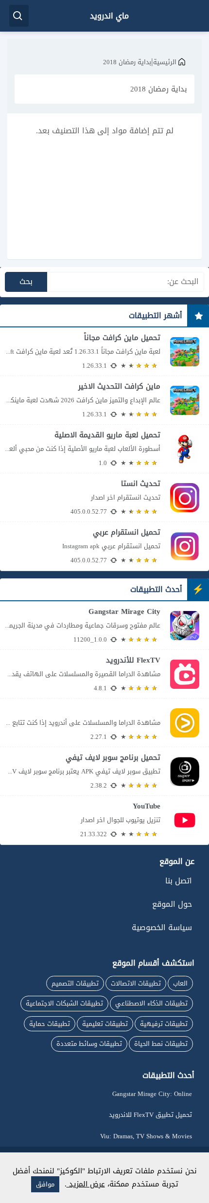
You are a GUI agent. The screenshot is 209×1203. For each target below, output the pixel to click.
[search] (19, 16)
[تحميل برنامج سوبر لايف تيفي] (104, 771)
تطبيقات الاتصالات (136, 983)
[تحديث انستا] (104, 497)
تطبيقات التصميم (75, 983)
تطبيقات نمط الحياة (161, 1044)
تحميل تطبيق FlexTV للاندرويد (150, 1115)
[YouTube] (104, 820)
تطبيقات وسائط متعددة (89, 1044)
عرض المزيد (86, 1184)
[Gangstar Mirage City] (104, 625)
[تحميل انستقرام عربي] (104, 546)
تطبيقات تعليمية (105, 1024)
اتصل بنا (178, 880)
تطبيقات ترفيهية (164, 1024)
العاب (180, 983)
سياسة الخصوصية (162, 927)
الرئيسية (164, 62)
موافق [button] (45, 1184)
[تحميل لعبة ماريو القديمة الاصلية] (104, 449)
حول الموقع (172, 904)
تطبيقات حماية (49, 1024)
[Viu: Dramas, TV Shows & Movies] (104, 723)
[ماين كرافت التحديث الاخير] (104, 400)
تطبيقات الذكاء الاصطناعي (151, 1003)
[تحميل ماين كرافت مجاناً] (104, 351)
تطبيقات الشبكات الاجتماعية (64, 1003)
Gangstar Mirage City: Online (152, 1094)
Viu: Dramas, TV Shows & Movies (146, 1136)
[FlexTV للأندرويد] (104, 674)
